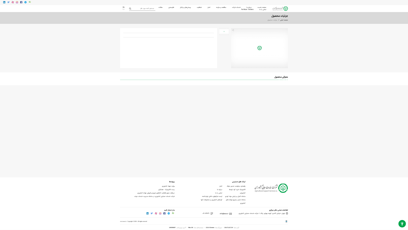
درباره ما (249, 7)
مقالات (160, 7)
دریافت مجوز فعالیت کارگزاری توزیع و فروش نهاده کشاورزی (156, 193)
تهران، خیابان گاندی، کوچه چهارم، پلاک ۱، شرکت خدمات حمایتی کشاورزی (262, 213)
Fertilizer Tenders (247, 9)
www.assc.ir (123, 221)
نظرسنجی (171, 7)
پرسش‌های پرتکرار (185, 7)
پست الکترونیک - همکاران (166, 189)
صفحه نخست (261, 7)
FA (123, 7)
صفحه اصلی (284, 20)
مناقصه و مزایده (221, 7)
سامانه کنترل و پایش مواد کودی (235, 196)
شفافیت (199, 7)
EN (123, 9)
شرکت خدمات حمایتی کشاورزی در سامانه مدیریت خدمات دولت (154, 196)
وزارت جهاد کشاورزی (168, 186)
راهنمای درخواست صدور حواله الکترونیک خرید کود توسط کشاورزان (236, 189)
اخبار (209, 7)
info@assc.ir (224, 214)
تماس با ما (262, 9)
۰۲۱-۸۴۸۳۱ (206, 213)
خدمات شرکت (236, 7)
